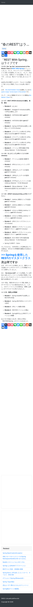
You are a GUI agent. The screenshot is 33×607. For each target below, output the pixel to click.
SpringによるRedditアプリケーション (14, 565)
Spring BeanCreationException (12, 553)
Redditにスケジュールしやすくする (13, 562)
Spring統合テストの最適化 (11, 589)
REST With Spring (18, 68)
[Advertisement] (16, 25)
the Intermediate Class (12, 90)
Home (3, 2)
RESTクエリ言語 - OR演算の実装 (13, 569)
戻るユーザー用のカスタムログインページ (15, 585)
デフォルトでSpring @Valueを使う (13, 578)
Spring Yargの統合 (8, 582)
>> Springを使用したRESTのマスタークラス (16, 256)
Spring (4, 48)
